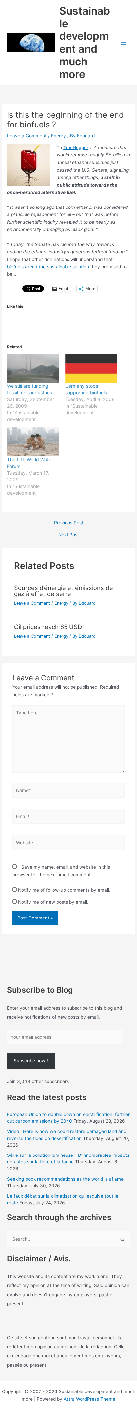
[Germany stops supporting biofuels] (91, 368)
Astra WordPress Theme (89, 1399)
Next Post (68, 535)
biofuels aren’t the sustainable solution (48, 266)
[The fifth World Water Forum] (33, 442)
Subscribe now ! (31, 1060)
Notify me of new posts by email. (53, 902)
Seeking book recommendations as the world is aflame (65, 1179)
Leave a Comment (27, 135)
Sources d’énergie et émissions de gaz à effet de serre (63, 590)
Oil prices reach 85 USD (48, 626)
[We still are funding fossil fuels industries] (33, 368)
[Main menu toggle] (124, 42)
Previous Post (68, 523)
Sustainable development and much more (84, 42)
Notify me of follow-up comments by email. (64, 890)
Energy (58, 135)
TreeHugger (75, 147)
